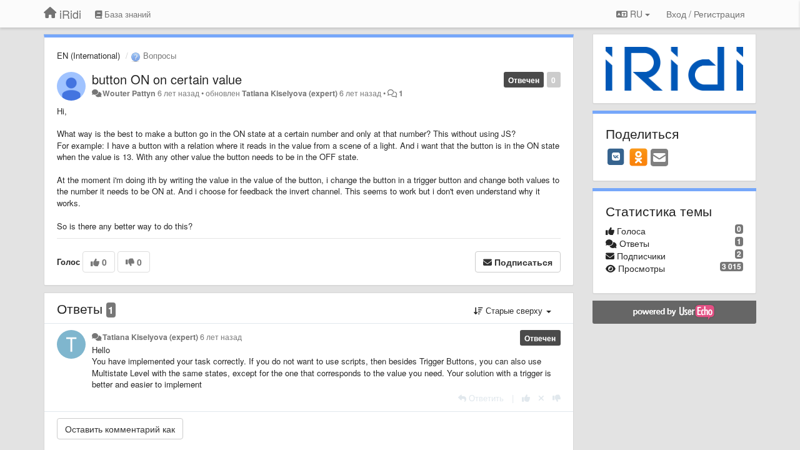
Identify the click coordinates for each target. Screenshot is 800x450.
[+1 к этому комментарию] (526, 398)
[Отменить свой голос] (541, 398)
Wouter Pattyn (129, 93)
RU (636, 14)
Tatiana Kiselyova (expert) (290, 93)
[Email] (659, 158)
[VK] (616, 157)
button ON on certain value (167, 79)
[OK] (638, 157)
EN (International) (88, 55)
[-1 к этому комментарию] (556, 398)
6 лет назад (221, 336)
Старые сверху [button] (514, 310)
